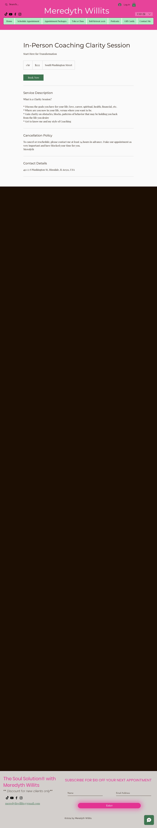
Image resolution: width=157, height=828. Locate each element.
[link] (33, 77)
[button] (134, 4)
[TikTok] (6, 14)
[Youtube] (11, 14)
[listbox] (144, 14)
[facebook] (15, 14)
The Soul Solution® (24, 778)
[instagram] (20, 14)
